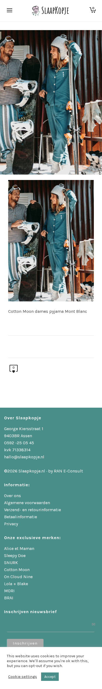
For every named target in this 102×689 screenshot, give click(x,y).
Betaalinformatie (20, 516)
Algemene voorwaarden (27, 502)
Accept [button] (49, 677)
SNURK (11, 562)
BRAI (8, 597)
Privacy (11, 523)
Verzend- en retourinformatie (32, 509)
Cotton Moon (17, 569)
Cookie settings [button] (22, 676)
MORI (9, 590)
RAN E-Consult (68, 471)
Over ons (12, 495)
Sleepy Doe (15, 555)
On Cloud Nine (18, 576)
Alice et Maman (19, 548)
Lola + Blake (16, 583)
